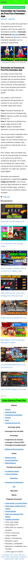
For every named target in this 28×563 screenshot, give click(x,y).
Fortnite (3, 556)
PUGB (16, 558)
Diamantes (14, 478)
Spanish (4, 396)
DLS (23, 554)
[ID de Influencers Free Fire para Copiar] (14, 239)
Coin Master (6, 554)
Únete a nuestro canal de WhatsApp (15, 7)
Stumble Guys (23, 556)
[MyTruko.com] (4, 2)
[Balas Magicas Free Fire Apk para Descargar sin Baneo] (14, 336)
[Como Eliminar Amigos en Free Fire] (14, 385)
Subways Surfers (9, 558)
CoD (11, 554)
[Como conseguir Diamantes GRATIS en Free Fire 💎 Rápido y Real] (14, 264)
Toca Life (21, 558)
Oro (14, 486)
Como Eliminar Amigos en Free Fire (13, 389)
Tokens (7, 409)
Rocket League (15, 556)
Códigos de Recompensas (14, 449)
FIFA (20, 554)
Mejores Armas (10, 458)
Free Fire (11, 19)
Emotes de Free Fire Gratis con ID (12, 221)
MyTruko (4, 19)
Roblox (8, 556)
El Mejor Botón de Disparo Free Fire (13, 318)
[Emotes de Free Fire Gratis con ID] (14, 217)
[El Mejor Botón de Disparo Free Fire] (14, 314)
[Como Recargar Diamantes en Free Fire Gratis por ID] (14, 360)
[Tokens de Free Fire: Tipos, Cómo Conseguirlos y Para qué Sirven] (14, 289)
